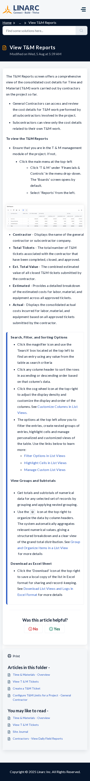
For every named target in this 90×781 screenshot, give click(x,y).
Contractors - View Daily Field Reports (38, 738)
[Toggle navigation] (83, 9)
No (35, 629)
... (20, 22)
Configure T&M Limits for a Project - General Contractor (42, 697)
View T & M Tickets (26, 681)
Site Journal (20, 731)
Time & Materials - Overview (31, 674)
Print (16, 656)
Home (7, 22)
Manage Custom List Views (45, 470)
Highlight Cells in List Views (45, 463)
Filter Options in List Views (44, 456)
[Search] (81, 30)
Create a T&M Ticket (26, 688)
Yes (57, 629)
